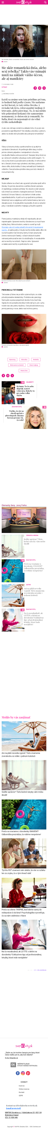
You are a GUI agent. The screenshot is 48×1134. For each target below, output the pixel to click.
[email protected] (13, 1108)
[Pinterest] (28, 1073)
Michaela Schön (8, 93)
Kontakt (21, 1092)
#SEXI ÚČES (24, 370)
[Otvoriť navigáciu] (3, 2)
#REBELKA (36, 359)
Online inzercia (24, 1089)
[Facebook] (35, 88)
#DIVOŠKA (24, 359)
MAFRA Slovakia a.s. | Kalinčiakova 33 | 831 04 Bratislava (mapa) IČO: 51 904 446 (23, 1115)
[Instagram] (23, 1073)
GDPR (21, 1095)
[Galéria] (24, 41)
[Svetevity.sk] (24, 2)
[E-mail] (39, 88)
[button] (45, 2)
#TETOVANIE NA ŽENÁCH (17, 365)
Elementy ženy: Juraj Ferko (14, 505)
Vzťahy (4, 87)
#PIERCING (12, 359)
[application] (24, 520)
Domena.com (37, 1126)
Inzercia (21, 1086)
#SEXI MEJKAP (33, 365)
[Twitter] (44, 88)
